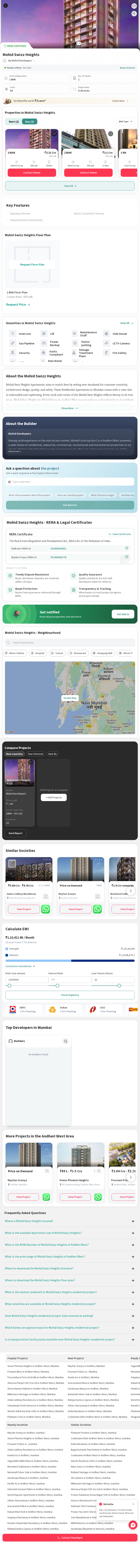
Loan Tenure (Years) (102, 973)
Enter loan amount (15, 973)
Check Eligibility (70, 995)
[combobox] (73, 642)
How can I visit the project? (70, 495)
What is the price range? (102, 495)
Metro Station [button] (16, 653)
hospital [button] (39, 653)
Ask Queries (70, 505)
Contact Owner (31, 172)
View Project (24, 909)
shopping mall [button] (104, 653)
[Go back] (5, 5)
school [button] (59, 653)
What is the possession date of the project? (29, 495)
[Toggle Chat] (133, 1524)
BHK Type (124, 121)
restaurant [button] (80, 653)
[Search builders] (66, 1041)
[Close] (133, 1504)
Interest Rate (55, 973)
